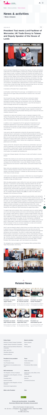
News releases (28, 342)
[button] (44, 207)
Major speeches (7, 350)
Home (5, 7)
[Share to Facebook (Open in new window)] (44, 196)
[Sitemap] (39, 3)
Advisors (26, 378)
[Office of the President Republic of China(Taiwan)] (10, 3)
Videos (26, 344)
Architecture (27, 362)
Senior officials (28, 376)
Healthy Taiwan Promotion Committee (13, 344)
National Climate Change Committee (13, 342)
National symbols (8, 380)
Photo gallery (27, 346)
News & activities (12, 7)
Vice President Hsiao (9, 362)
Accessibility (31, 401)
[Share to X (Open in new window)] (44, 201)
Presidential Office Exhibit (30, 365)
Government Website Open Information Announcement (23, 403)
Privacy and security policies (19, 401)
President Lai (7, 360)
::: (0, 0)
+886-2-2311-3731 (24, 411)
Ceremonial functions (29, 380)
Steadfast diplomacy (9, 352)
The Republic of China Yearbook (12, 372)
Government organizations (10, 386)
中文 (41, 27)
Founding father (7, 378)
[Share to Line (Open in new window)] (44, 199)
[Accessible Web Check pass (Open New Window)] (23, 397)
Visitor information (28, 360)
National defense (8, 354)
